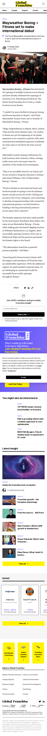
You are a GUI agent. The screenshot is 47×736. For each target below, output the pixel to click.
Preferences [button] (12, 371)
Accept (23, 377)
